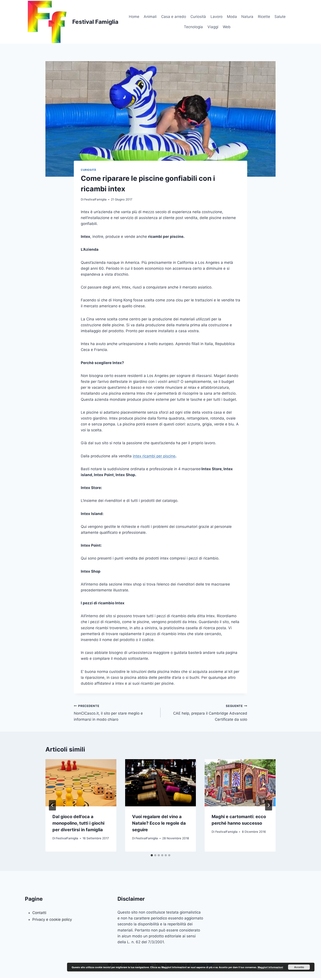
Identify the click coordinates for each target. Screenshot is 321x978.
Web (227, 27)
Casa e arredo (173, 16)
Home (134, 16)
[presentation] (80, 782)
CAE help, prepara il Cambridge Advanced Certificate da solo (210, 713)
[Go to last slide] (52, 805)
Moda (232, 16)
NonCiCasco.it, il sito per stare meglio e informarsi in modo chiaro (108, 713)
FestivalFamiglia (95, 199)
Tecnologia (193, 27)
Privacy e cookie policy (52, 919)
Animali (150, 16)
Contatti (39, 913)
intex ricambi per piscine (154, 456)
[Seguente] (268, 805)
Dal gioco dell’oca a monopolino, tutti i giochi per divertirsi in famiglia (78, 823)
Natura (247, 16)
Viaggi (212, 27)
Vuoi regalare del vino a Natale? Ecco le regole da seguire (159, 823)
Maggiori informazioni (270, 967)
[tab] (152, 855)
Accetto (299, 967)
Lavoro (217, 16)
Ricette (264, 16)
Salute (280, 16)
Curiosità (198, 16)
